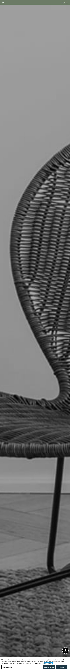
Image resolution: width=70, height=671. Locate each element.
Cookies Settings (7, 667)
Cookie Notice (48, 663)
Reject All (61, 667)
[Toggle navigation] (3, 2)
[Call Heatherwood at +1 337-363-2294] (67, 2)
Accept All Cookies (49, 667)
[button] (63, 2)
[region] (35, 664)
